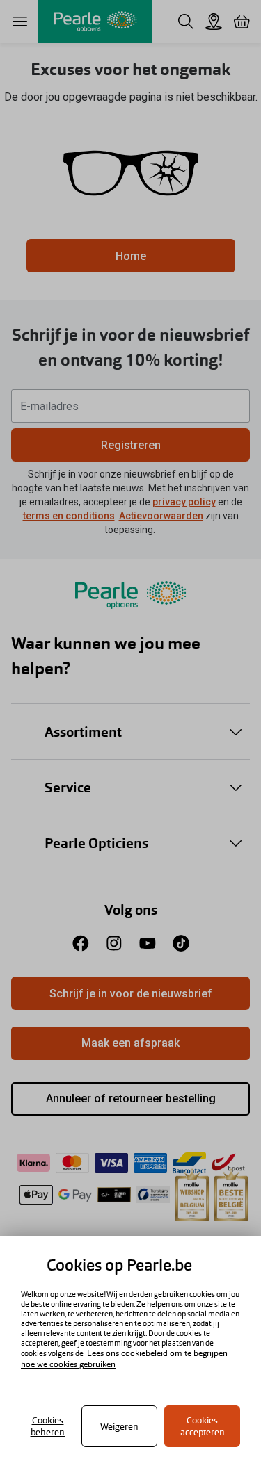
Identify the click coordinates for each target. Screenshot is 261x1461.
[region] (130, 1348)
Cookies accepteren (202, 1426)
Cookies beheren (48, 1426)
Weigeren (119, 1427)
